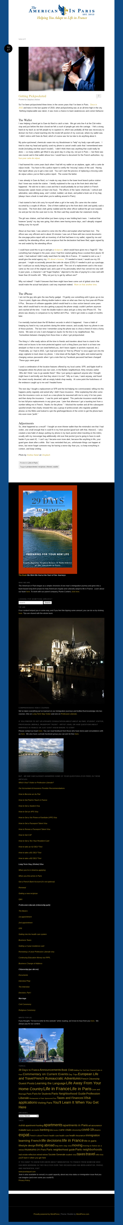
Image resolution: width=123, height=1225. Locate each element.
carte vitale (65, 1129)
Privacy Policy (24, 1180)
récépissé (58, 250)
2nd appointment (25, 923)
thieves (49, 467)
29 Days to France (29, 1070)
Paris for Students (41, 1093)
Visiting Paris (45, 1102)
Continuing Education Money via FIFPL (34, 958)
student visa (71, 1154)
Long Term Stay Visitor (41, 714)
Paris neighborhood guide (60, 1149)
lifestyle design (27, 1145)
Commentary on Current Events (45, 1074)
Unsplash (46, 455)
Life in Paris (33, 463)
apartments (53, 1125)
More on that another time (85, 284)
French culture (36, 1135)
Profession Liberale (69, 714)
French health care (51, 1135)
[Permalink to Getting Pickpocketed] (61, 69)
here (28, 592)
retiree (45, 1154)
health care (64, 1135)
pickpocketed (32, 467)
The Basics (23, 911)
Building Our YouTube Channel (85, 1070)
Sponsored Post (50, 1098)
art (89, 1125)
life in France (73, 1140)
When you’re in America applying (32, 870)
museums (30, 1149)
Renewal (22, 888)
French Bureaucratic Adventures (57, 1078)
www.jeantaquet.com (27, 1172)
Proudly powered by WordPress (46, 1214)
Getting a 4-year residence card (31, 946)
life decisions (52, 1140)
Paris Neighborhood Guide (68, 1093)
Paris (29, 1093)
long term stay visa (63, 1146)
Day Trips (73, 1074)
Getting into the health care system (33, 934)
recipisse (42, 467)
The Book (23, 575)
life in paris (90, 1140)
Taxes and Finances (70, 1098)
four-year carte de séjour (29, 158)
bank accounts (33, 1130)
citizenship (76, 1130)
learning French (30, 1140)
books (56, 1130)
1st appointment (25, 917)
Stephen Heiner (33, 100)
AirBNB (22, 1125)
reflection (32, 1154)
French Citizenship (90, 1078)
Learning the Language (50, 1083)
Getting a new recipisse (28, 893)
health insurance (77, 1135)
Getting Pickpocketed (32, 96)
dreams (97, 1130)
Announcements (50, 1069)
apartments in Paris (75, 1125)
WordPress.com (82, 1214)
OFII (20, 928)
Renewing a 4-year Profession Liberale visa (36, 952)
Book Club (67, 1069)
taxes (81, 1154)
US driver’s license (55, 259)
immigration (93, 1135)
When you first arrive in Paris (30, 876)
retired (39, 1154)
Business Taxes (25, 940)
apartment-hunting (34, 1125)
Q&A (20, 899)
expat (24, 1134)
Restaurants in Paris (36, 1098)
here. (21, 613)
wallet (55, 467)
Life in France (56, 1088)
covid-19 (87, 1129)
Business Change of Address (30, 963)
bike (51, 1130)
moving (77, 1145)
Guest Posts (26, 1083)
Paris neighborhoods (88, 1149)
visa (101, 1154)
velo (97, 1154)
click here (75, 592)
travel (90, 1154)
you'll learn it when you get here (32, 1158)
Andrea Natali (33, 455)
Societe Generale (56, 1154)
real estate (23, 1154)
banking (44, 1129)
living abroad (45, 1145)
